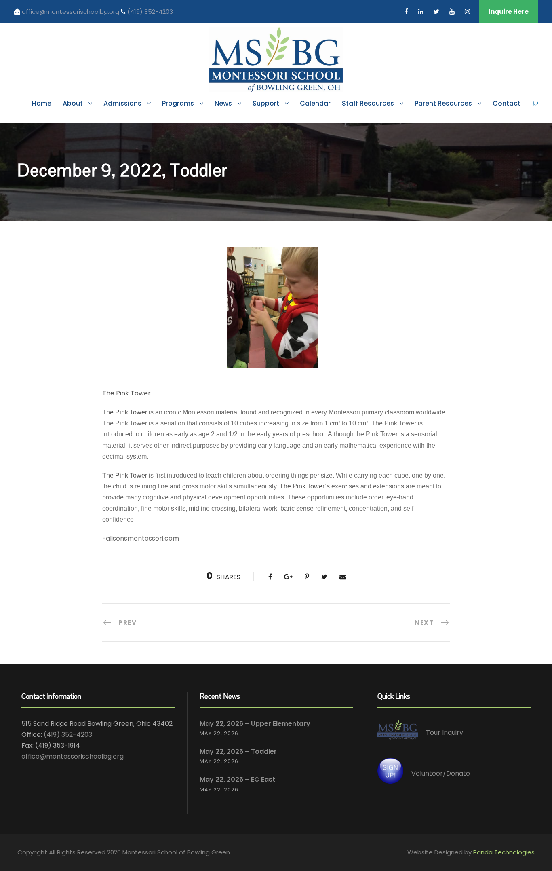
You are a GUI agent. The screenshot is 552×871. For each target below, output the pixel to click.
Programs (178, 103)
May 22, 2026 (219, 733)
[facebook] (406, 11)
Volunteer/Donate (440, 773)
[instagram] (467, 11)
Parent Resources (443, 103)
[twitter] (436, 11)
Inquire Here (509, 11)
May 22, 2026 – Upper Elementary (255, 723)
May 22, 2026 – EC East (237, 779)
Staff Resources (368, 103)
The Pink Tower (126, 393)
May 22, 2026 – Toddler (238, 751)
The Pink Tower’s (305, 486)
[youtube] (452, 11)
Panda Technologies (504, 852)
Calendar (315, 103)
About (73, 103)
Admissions (122, 103)
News (223, 103)
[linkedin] (420, 11)
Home (41, 103)
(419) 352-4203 (150, 11)
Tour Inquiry (444, 732)
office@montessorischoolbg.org (71, 11)
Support (266, 103)
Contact (506, 103)
